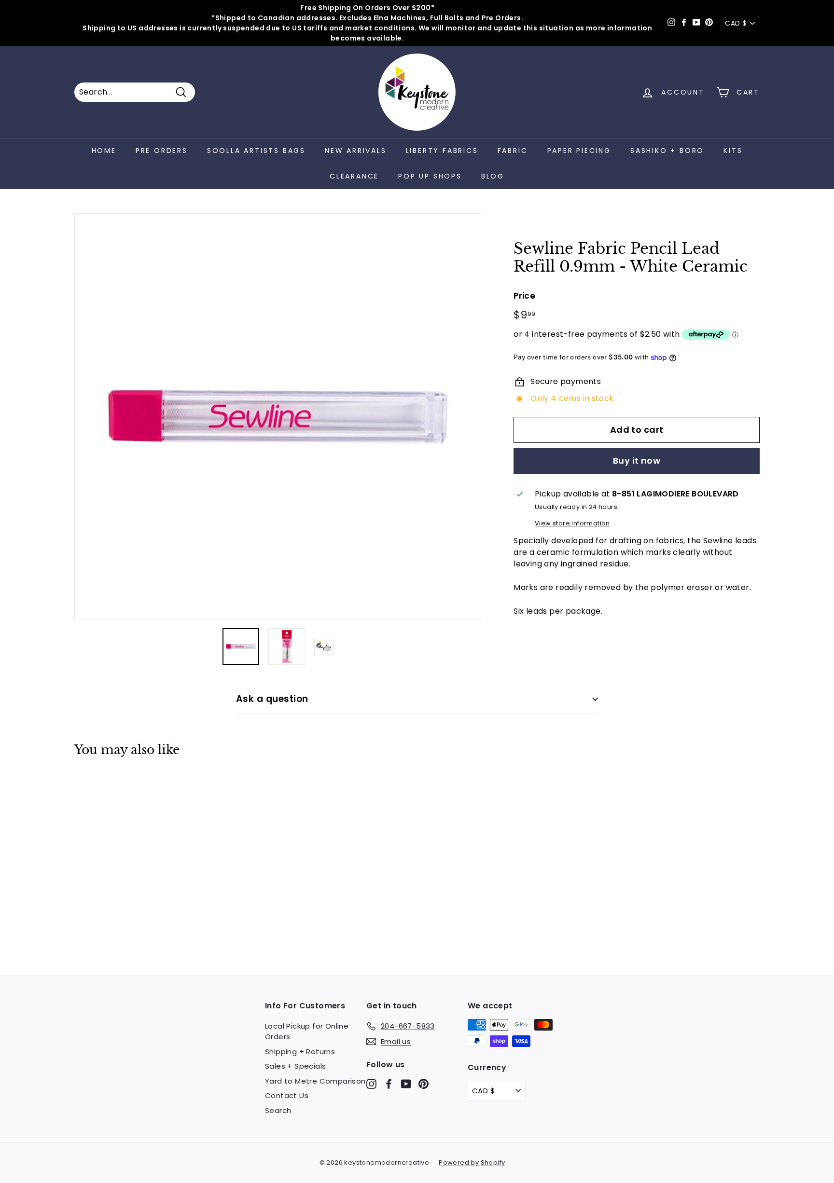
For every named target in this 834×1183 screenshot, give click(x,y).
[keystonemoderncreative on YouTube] (406, 1083)
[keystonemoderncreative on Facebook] (389, 1083)
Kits (732, 150)
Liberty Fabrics (442, 150)
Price (524, 295)
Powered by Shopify (472, 1162)
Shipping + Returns (300, 1051)
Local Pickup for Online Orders (306, 1031)
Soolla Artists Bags (256, 150)
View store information (572, 523)
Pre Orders (162, 150)
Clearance (354, 176)
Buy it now (637, 460)
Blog (492, 176)
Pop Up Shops (430, 176)
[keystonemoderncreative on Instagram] (371, 1083)
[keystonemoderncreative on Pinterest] (423, 1083)
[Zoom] (278, 416)
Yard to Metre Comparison (315, 1081)
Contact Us (286, 1095)
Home (104, 150)
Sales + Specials (295, 1066)
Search (278, 1110)
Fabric (513, 150)
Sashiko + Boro (667, 150)
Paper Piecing (579, 150)
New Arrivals (356, 150)
